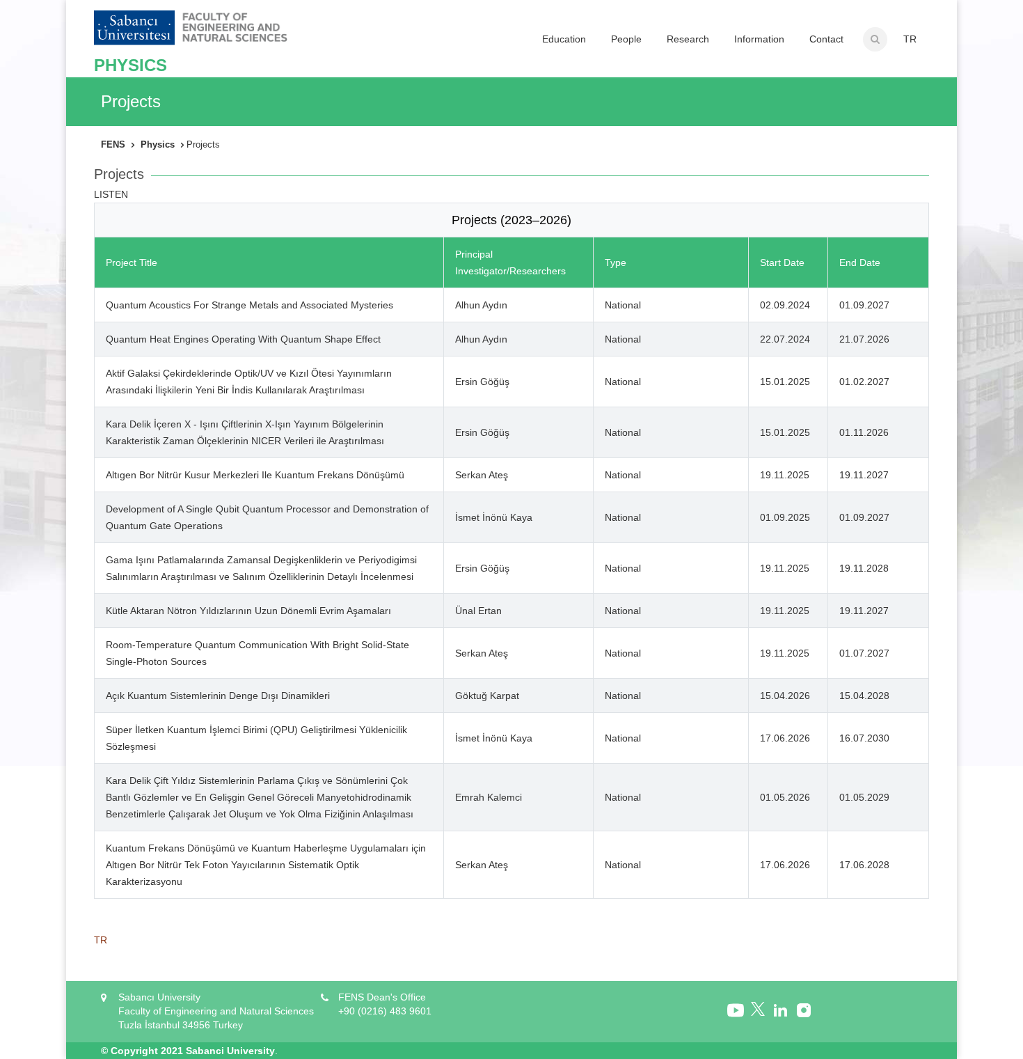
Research (688, 39)
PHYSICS (130, 65)
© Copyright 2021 (142, 1050)
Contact (826, 39)
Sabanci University (230, 1050)
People (626, 39)
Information (759, 39)
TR (910, 39)
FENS (113, 144)
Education (564, 39)
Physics (158, 144)
